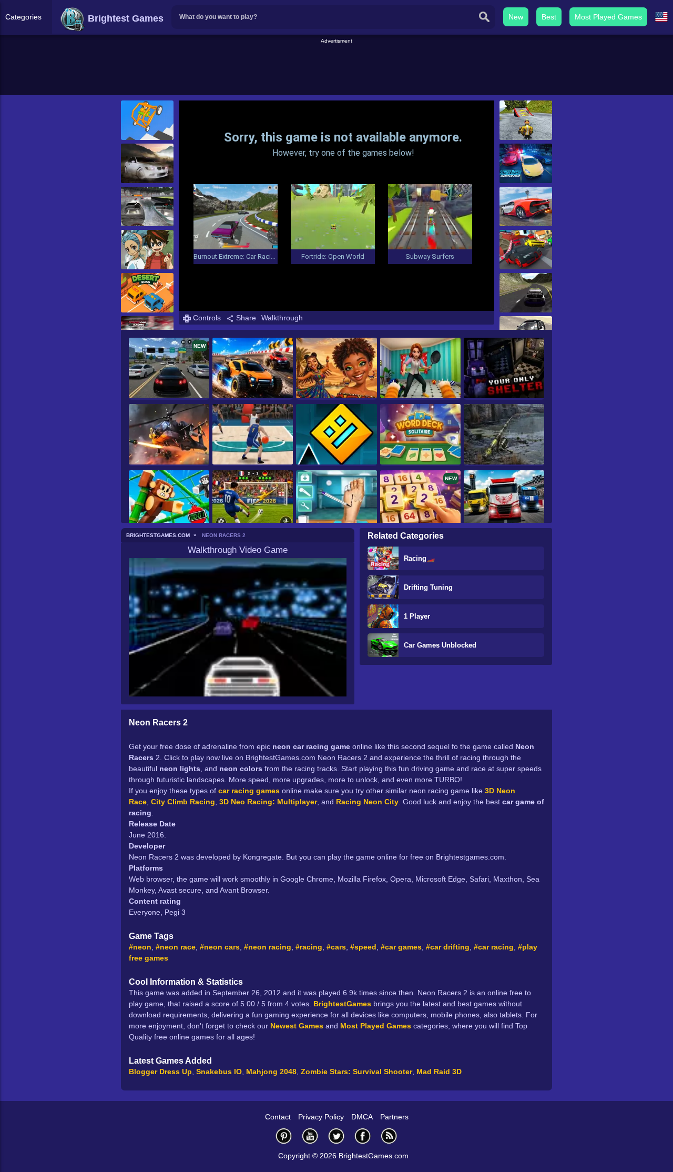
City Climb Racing (183, 801)
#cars (336, 947)
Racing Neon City (367, 801)
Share (245, 318)
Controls (206, 318)
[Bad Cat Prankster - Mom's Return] (420, 369)
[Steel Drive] (252, 369)
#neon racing (267, 947)
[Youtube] (310, 1136)
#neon (140, 947)
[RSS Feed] (389, 1136)
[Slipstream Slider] (525, 120)
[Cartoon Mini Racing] (525, 249)
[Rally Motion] (525, 292)
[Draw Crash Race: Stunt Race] (147, 120)
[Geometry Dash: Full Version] (336, 435)
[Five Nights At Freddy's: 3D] (504, 369)
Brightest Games (124, 18)
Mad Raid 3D (439, 1071)
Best (549, 17)
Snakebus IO (219, 1071)
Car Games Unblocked (440, 645)
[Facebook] (362, 1136)
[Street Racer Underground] (525, 163)
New (515, 17)
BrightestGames (342, 1003)
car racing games (249, 790)
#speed (363, 947)
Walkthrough (282, 318)
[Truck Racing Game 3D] (504, 501)
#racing (308, 947)
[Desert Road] (147, 292)
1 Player (417, 616)
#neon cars (220, 947)
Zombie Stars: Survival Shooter (356, 1071)
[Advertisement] (336, 69)
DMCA (362, 1117)
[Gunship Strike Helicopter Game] (169, 435)
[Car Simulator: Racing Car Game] (525, 206)
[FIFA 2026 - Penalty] (252, 501)
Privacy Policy (321, 1117)
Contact (278, 1117)
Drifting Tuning (428, 587)
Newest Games (296, 1026)
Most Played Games (608, 17)
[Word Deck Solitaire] (420, 435)
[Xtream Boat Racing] (147, 206)
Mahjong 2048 (271, 1071)
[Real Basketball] (252, 435)
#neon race (176, 947)
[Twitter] (336, 1136)
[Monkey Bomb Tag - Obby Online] (169, 501)
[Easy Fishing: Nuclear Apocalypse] (504, 435)
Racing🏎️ (419, 558)
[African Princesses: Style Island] (336, 369)
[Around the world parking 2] (147, 163)
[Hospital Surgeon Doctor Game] (336, 501)
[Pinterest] (283, 1136)
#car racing (494, 947)
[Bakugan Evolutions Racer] (147, 249)
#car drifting (448, 947)
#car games (401, 947)
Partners (394, 1117)
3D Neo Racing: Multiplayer (268, 801)
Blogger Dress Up (160, 1071)
